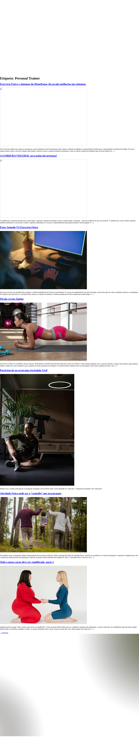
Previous (4, 633)
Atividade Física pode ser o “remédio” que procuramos (30, 493)
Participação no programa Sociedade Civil (23, 370)
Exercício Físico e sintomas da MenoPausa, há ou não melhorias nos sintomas (43, 84)
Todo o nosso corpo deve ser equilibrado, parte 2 (27, 562)
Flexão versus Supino (12, 298)
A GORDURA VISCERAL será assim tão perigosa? (28, 155)
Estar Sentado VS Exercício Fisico (19, 227)
